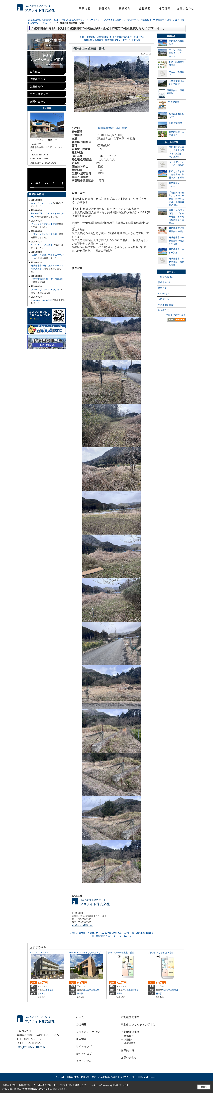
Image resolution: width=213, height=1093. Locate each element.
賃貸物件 (129, 1039)
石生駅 (80, 993)
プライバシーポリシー (89, 1032)
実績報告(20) (164, 282)
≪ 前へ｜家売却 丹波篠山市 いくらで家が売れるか (105, 37)
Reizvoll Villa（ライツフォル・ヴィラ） (88, 952)
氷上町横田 (133, 990)
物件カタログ (84, 1054)
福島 (52, 990)
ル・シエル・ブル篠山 (42, 244)
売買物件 (129, 1036)
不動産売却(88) (165, 277)
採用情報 (164, 8)
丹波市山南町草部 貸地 (89, 48)
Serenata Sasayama (41, 300)
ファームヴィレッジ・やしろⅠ (46, 289)
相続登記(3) (163, 293)
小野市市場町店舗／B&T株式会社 (47, 279)
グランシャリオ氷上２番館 (44, 234)
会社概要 (144, 8)
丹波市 (86, 990)
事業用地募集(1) (166, 305)
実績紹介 (124, 8)
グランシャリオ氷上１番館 (44, 224)
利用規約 (81, 1039)
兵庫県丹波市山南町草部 (112, 128)
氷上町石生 (94, 990)
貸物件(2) (162, 288)
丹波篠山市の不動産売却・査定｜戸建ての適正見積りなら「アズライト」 (101, 1077)
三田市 (47, 990)
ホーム (80, 1017)
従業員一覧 (127, 1050)
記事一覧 (139, 37)
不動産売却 (130, 1043)
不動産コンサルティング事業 (138, 1024)
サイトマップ (84, 1046)
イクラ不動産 (84, 1061)
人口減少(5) (163, 299)
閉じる (204, 1087)
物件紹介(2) (163, 310)
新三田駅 (42, 993)
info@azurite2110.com (82, 925)
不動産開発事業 (130, 1017)
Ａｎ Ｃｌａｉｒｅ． (42, 203)
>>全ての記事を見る (176, 315)
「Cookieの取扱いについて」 (34, 1089)
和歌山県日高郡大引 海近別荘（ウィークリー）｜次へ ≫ (112, 40)
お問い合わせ (185, 8)
